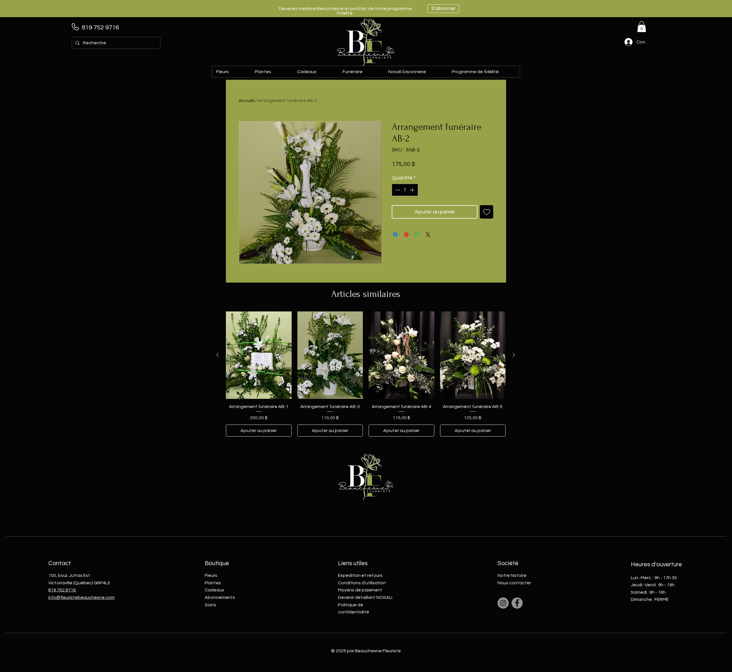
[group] (365, 374)
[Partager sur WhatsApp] (417, 234)
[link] (641, 26)
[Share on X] (428, 234)
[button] (315, 71)
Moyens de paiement (360, 590)
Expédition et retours (360, 575)
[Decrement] (397, 190)
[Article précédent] (217, 354)
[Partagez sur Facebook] (395, 234)
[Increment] (412, 190)
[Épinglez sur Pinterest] (406, 234)
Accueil (246, 100)
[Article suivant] (513, 354)
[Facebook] (517, 603)
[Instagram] (503, 603)
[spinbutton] (404, 190)
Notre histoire (512, 575)
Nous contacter (514, 583)
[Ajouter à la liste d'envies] (486, 212)
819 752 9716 (100, 27)
